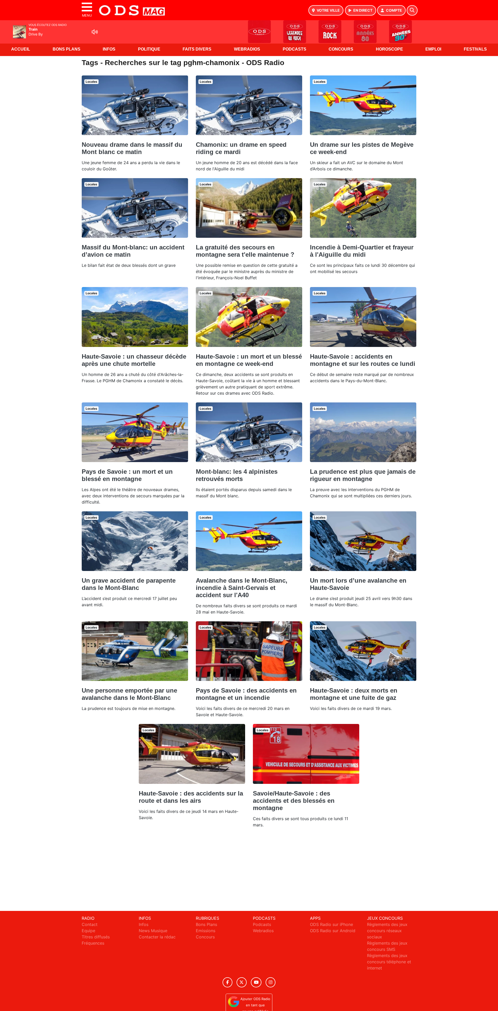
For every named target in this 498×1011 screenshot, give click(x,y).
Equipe (88, 930)
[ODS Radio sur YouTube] (256, 982)
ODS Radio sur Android (332, 930)
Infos (109, 49)
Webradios (247, 49)
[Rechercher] (412, 10)
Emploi (433, 49)
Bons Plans (66, 49)
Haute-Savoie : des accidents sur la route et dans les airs (191, 797)
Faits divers (197, 49)
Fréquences (93, 943)
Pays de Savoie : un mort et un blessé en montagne (127, 475)
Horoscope (389, 49)
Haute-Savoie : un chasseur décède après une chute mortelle (134, 360)
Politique (149, 49)
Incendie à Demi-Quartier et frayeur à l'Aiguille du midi (361, 251)
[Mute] (95, 32)
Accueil (20, 49)
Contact (90, 924)
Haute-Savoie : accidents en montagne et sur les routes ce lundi (362, 360)
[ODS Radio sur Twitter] (242, 982)
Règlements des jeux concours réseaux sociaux (387, 930)
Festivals (475, 49)
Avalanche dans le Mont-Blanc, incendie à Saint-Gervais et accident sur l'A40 (241, 587)
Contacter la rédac (157, 936)
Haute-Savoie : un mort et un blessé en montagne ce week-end (249, 360)
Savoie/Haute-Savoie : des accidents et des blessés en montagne (294, 800)
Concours (341, 49)
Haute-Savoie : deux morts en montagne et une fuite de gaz (353, 694)
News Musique (153, 930)
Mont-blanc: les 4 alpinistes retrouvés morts (237, 475)
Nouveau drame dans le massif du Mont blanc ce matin (132, 148)
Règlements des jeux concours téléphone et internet (389, 962)
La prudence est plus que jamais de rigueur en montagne (363, 475)
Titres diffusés (96, 936)
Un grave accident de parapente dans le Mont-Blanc (129, 584)
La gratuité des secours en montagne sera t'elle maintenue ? (245, 251)
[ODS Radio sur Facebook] (227, 982)
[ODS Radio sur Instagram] (270, 982)
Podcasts (294, 49)
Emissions (205, 930)
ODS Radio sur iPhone (331, 924)
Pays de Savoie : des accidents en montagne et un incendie (246, 694)
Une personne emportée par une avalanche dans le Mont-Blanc (129, 694)
